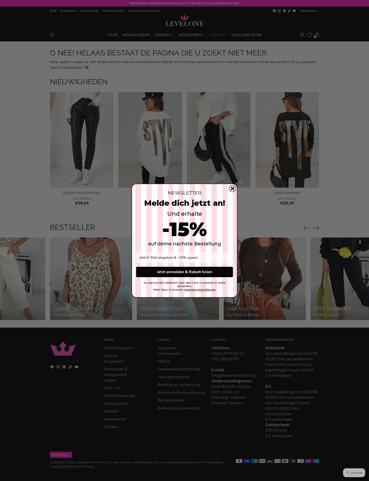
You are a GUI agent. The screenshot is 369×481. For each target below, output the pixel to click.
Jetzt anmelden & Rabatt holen (184, 271)
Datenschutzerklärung (199, 289)
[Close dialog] (232, 188)
